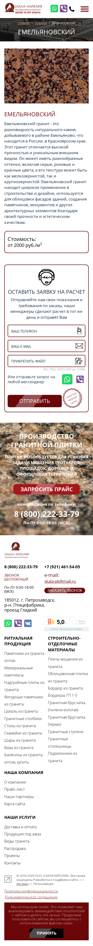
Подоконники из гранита (62, 757)
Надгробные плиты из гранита (24, 686)
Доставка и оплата (20, 826)
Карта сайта (14, 803)
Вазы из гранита (18, 747)
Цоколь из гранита (21, 711)
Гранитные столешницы (59, 742)
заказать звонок (64, 590)
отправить (34, 400)
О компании (15, 782)
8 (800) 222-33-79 (46, 514)
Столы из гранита (20, 725)
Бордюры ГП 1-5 (62, 695)
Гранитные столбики (23, 718)
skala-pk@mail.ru (60, 581)
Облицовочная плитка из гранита (68, 677)
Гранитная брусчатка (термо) (66, 721)
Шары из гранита (20, 740)
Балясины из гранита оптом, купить (23, 758)
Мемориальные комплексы (18, 671)
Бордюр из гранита (65, 688)
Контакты (12, 863)
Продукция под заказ (22, 834)
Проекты (12, 855)
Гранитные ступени (65, 731)
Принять (47, 933)
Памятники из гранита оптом (24, 657)
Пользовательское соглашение (31, 897)
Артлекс (22, 884)
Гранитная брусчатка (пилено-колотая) (66, 706)
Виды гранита (16, 841)
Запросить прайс (47, 489)
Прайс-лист (14, 789)
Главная (24, 23)
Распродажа (15, 848)
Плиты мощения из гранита (65, 663)
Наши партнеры (19, 796)
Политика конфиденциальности (31, 891)
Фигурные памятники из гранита (23, 700)
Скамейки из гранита (23, 733)
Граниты (41, 23)
